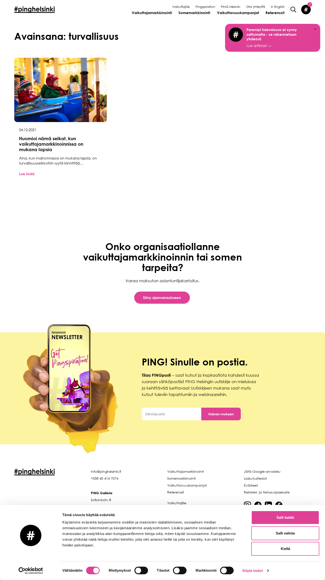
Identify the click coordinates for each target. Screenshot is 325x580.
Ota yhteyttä (255, 7)
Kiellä (285, 549)
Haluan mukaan (221, 414)
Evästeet (251, 485)
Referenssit (275, 12)
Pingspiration (205, 7)
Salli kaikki (285, 517)
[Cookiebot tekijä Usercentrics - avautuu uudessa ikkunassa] (31, 570)
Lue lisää (26, 174)
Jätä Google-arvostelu (262, 471)
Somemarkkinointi (194, 12)
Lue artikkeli (271, 37)
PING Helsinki (230, 7)
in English (278, 7)
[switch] (141, 570)
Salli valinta (285, 533)
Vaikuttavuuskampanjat (238, 12)
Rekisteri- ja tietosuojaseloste (267, 492)
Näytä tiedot (252, 571)
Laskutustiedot (255, 478)
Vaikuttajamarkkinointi (152, 12)
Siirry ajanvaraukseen (162, 297)
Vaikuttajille (181, 7)
